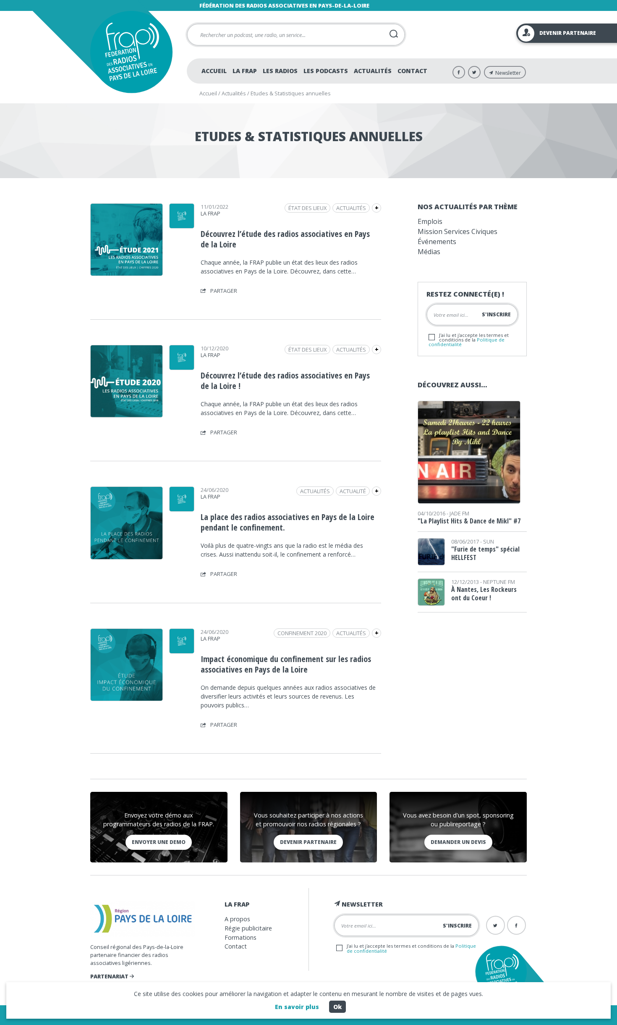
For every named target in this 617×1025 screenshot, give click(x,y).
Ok (337, 1007)
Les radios (280, 71)
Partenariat (110, 976)
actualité (353, 491)
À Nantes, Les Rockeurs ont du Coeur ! (484, 593)
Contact (412, 71)
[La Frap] (182, 225)
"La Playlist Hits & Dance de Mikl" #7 (469, 521)
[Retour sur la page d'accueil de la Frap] (131, 52)
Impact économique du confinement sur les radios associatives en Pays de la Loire (286, 664)
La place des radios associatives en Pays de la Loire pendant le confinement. (287, 522)
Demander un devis (458, 842)
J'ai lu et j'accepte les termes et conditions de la (469, 339)
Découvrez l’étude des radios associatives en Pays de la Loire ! (285, 381)
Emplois (430, 221)
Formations (240, 937)
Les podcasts (325, 71)
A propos (237, 919)
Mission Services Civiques (457, 231)
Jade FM (459, 513)
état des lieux (307, 208)
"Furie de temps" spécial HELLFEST (485, 553)
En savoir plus (297, 1007)
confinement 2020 (302, 633)
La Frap (245, 71)
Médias (429, 251)
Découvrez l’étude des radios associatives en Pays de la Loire (285, 239)
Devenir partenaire (308, 842)
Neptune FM (499, 582)
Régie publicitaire (248, 928)
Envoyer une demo (159, 842)
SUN (488, 541)
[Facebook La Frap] (458, 72)
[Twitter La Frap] (474, 72)
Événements (437, 241)
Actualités (373, 71)
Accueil (214, 71)
